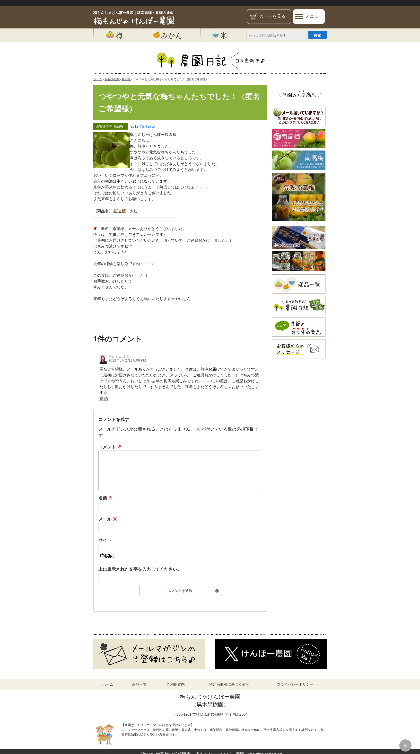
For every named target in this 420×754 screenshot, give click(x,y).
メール (107, 519)
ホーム (107, 684)
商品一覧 (139, 684)
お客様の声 (104, 126)
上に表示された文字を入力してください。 (140, 569)
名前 (105, 498)
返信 (103, 398)
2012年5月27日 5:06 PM (127, 360)
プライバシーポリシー (295, 684)
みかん (171, 35)
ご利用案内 (175, 684)
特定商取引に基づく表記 (229, 684)
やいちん (115, 357)
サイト (105, 540)
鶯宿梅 (118, 126)
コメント (110, 446)
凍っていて (175, 240)
